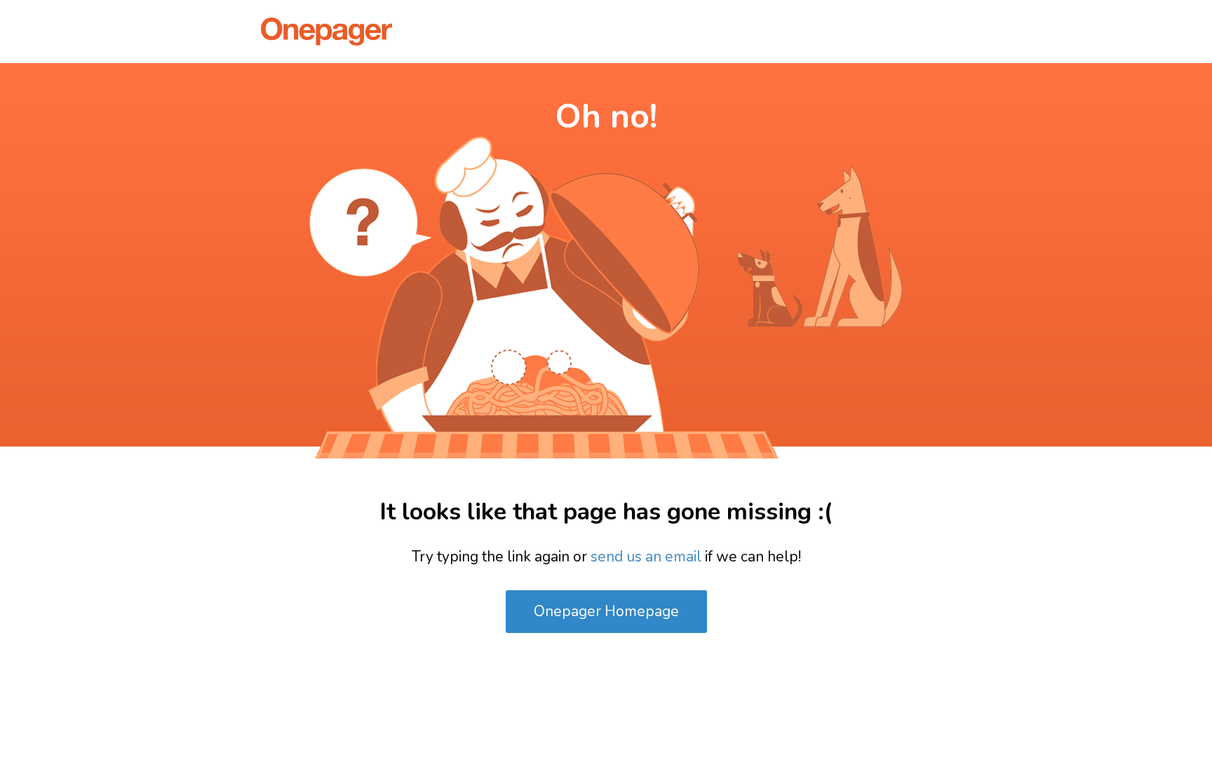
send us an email (646, 556)
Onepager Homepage (606, 611)
